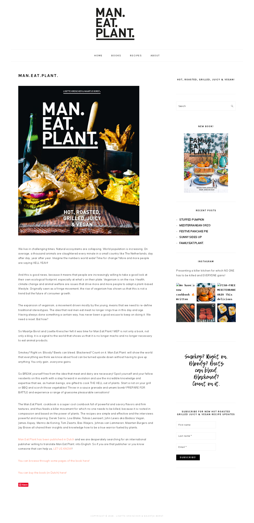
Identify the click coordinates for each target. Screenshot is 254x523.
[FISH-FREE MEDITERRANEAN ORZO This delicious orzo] (226, 292)
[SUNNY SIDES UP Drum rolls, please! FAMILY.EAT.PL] (226, 312)
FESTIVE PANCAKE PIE (193, 231)
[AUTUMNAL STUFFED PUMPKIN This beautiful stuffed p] (206, 292)
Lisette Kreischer (128, 516)
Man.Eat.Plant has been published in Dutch (46, 439)
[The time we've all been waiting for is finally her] (206, 312)
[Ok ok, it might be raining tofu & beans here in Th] (185, 312)
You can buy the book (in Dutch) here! (42, 472)
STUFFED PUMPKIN (191, 219)
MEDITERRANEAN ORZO (195, 225)
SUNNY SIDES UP (190, 237)
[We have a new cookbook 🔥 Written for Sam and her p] (185, 292)
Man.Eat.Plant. (127, 23)
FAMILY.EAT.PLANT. (191, 243)
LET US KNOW (62, 448)
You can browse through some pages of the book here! (54, 460)
